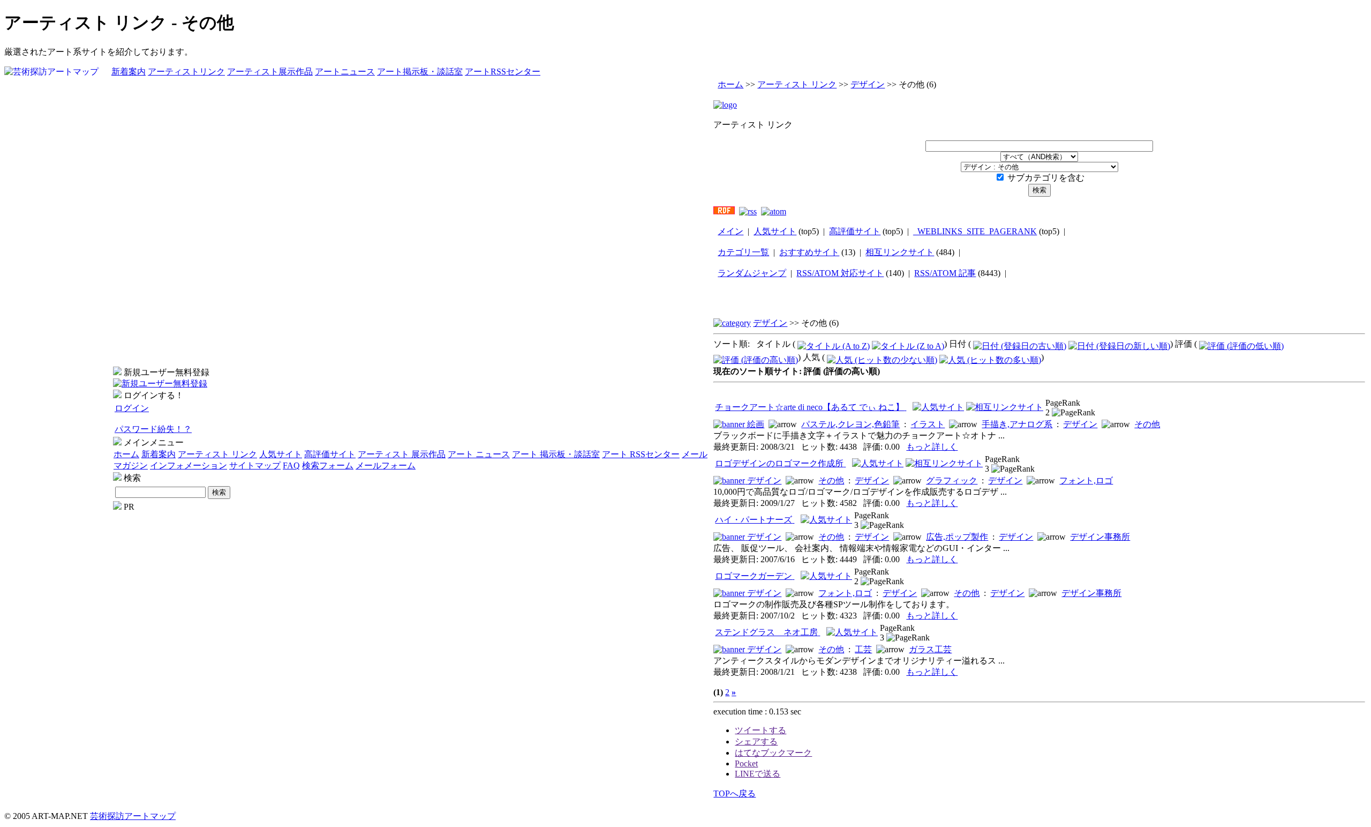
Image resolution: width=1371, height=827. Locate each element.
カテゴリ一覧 (743, 252)
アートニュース (345, 71)
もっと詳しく (932, 446)
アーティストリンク (186, 71)
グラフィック (951, 480)
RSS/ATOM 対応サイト (840, 273)
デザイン (867, 84)
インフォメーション (188, 465)
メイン (730, 231)
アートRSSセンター (502, 71)
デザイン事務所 (1100, 536)
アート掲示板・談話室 (420, 71)
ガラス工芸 (930, 649)
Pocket (746, 763)
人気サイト (280, 454)
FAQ (291, 465)
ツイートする (760, 730)
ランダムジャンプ (752, 273)
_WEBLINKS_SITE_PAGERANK (975, 231)
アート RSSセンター (641, 454)
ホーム (126, 454)
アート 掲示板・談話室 (556, 454)
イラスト (927, 424)
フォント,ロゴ (1086, 480)
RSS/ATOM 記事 (945, 273)
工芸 (863, 649)
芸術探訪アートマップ (133, 816)
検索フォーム (327, 465)
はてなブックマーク (773, 752)
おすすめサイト (809, 252)
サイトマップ (255, 465)
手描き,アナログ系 (1017, 424)
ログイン (132, 408)
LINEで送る (757, 773)
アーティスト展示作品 (270, 71)
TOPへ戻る (734, 793)
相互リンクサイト (899, 252)
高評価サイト (330, 454)
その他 (1147, 424)
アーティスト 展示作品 (402, 454)
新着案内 (128, 71)
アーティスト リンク (217, 454)
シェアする (756, 741)
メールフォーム (386, 465)
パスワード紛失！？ (153, 429)
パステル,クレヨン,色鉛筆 (850, 424)
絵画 (755, 424)
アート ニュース (479, 454)
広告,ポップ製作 (957, 536)
